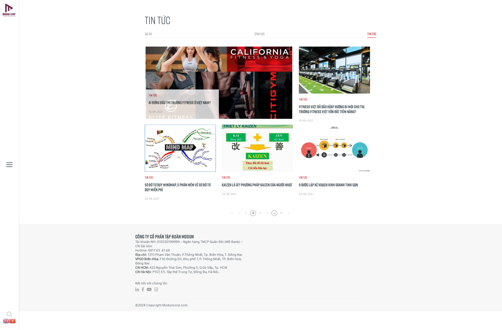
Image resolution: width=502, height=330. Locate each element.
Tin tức (371, 34)
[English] (6, 320)
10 (281, 213)
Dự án (148, 34)
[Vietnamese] (12, 320)
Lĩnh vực (259, 34)
